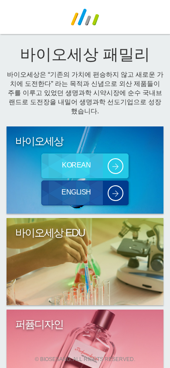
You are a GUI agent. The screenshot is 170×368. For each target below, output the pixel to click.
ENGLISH (76, 192)
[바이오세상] (85, 16)
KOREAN (76, 165)
